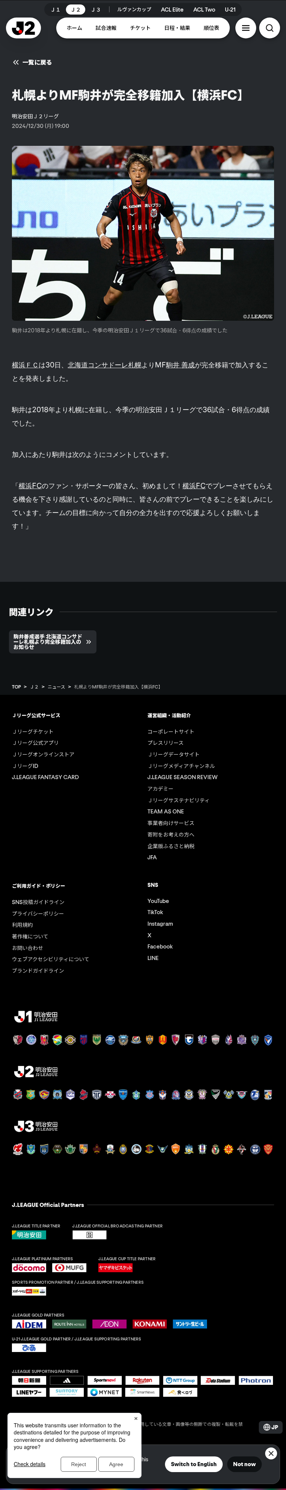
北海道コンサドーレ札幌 (105, 364)
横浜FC (30, 485)
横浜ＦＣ (25, 364)
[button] (245, 28)
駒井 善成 (180, 364)
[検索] (269, 28)
